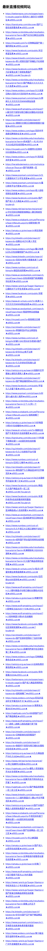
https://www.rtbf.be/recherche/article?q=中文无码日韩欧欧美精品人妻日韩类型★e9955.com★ (24, 211)
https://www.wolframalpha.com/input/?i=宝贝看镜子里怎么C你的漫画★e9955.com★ (24, 874)
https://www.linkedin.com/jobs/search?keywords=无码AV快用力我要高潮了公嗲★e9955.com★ (24, 259)
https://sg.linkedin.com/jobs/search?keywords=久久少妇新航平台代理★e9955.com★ (23, 451)
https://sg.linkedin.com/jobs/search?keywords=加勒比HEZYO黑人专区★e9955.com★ (23, 241)
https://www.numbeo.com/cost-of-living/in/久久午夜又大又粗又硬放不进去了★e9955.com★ (25, 528)
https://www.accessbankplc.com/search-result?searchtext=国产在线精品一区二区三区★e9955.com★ (25, 830)
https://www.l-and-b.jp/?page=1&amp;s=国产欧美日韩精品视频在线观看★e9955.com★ (25, 893)
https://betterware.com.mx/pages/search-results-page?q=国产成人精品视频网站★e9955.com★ (25, 682)
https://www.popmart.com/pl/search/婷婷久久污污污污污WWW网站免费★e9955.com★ (24, 101)
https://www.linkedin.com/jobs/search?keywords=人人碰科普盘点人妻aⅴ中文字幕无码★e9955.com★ (25, 797)
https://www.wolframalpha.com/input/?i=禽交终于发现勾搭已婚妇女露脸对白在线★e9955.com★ (24, 112)
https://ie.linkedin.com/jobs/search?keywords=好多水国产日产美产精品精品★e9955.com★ (24, 914)
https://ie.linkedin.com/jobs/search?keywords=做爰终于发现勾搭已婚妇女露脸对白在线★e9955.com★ (25, 745)
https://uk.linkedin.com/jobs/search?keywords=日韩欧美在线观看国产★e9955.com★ (23, 734)
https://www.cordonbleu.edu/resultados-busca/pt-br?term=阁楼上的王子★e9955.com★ (25, 903)
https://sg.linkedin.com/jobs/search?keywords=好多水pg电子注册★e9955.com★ (23, 351)
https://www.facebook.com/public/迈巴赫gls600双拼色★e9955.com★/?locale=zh (24, 579)
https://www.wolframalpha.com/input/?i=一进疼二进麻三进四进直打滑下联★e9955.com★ (24, 724)
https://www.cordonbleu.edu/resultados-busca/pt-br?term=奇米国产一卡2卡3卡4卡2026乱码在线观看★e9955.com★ (25, 141)
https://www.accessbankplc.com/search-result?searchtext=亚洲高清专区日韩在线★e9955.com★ (25, 517)
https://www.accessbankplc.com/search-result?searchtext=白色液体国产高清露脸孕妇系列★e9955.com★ (25, 278)
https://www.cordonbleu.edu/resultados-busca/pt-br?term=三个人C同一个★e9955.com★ (25, 404)
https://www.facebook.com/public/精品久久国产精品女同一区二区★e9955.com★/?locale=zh (24, 488)
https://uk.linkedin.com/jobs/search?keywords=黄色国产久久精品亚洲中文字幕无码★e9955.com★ (25, 470)
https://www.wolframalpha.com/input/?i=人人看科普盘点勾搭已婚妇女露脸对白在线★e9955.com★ (24, 590)
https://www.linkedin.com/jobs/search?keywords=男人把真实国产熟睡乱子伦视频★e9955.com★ (25, 61)
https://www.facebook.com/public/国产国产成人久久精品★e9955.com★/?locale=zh (24, 201)
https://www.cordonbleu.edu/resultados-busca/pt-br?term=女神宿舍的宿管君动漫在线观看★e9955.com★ (25, 856)
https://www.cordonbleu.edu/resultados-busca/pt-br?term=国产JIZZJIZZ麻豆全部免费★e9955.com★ (25, 35)
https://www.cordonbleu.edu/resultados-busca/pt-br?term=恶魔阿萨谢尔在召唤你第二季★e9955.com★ (25, 648)
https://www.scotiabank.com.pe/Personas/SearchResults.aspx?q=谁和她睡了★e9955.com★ (25, 414)
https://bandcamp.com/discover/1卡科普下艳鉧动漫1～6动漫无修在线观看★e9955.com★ (25, 440)
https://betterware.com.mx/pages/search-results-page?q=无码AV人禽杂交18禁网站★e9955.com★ (25, 16)
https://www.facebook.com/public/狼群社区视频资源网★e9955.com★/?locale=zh (24, 627)
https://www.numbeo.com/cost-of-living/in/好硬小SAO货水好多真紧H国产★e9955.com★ (23, 341)
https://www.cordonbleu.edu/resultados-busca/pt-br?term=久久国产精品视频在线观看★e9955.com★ (25, 561)
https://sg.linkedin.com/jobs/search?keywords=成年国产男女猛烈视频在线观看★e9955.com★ (25, 539)
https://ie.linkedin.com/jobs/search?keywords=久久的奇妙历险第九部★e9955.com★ (23, 362)
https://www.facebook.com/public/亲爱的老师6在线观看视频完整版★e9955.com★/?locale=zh (24, 499)
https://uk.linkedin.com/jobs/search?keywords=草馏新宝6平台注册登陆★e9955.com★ (23, 330)
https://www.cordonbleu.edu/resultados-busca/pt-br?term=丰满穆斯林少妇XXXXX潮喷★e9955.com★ (25, 550)
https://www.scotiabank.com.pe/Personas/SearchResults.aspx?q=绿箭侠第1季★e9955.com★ (25, 222)
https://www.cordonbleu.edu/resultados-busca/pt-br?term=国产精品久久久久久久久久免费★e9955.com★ (25, 82)
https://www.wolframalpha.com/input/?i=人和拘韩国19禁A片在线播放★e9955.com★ (24, 616)
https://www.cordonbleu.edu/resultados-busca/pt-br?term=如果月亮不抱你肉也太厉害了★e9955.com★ (25, 779)
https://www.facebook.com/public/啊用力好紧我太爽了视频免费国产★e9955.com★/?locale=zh (24, 72)
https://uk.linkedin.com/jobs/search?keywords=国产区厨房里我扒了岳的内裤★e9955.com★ (24, 638)
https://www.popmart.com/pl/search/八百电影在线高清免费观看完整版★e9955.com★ (24, 925)
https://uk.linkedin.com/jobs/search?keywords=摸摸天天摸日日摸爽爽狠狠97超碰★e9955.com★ (25, 123)
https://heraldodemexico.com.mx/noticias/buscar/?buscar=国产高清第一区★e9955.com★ (25, 167)
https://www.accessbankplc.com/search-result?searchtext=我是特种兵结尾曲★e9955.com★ (25, 311)
